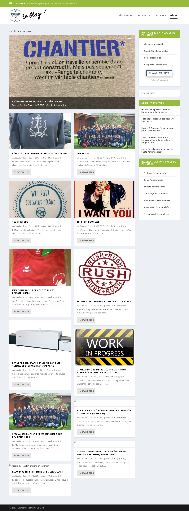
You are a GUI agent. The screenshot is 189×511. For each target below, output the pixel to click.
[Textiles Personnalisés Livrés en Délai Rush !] (104, 273)
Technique (144, 15)
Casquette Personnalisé (155, 64)
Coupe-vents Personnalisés (157, 200)
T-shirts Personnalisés (155, 173)
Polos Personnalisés (153, 180)
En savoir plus (21, 172)
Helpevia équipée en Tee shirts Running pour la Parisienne (156, 110)
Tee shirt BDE (20, 221)
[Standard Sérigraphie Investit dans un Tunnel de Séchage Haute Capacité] (40, 339)
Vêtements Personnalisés (156, 214)
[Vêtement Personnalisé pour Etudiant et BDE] (40, 131)
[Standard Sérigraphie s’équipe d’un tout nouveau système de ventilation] (104, 347)
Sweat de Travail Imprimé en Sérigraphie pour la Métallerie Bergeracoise (155, 140)
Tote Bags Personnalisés (156, 193)
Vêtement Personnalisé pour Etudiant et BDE (39, 153)
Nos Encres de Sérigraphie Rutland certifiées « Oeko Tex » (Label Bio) (104, 412)
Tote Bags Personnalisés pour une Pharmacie (157, 120)
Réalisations (126, 15)
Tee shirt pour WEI (88, 221)
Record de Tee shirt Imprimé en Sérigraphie (37, 101)
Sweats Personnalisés (154, 186)
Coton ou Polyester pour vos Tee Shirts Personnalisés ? (157, 150)
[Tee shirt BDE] (40, 199)
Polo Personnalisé (152, 57)
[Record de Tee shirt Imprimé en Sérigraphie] (40, 466)
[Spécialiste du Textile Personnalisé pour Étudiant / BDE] (40, 411)
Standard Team (26, 105)
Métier (174, 15)
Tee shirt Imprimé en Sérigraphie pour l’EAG (46, 3)
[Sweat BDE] (104, 131)
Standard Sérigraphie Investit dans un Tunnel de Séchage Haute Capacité (36, 364)
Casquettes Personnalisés (156, 207)
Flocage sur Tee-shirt (154, 44)
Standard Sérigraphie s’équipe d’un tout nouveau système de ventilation (101, 371)
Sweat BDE (83, 153)
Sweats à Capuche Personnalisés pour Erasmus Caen (157, 129)
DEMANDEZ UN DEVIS (159, 73)
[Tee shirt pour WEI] (104, 199)
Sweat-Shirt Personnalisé (156, 51)
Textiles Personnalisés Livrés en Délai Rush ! (104, 301)
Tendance (160, 15)
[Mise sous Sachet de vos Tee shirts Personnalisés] (40, 267)
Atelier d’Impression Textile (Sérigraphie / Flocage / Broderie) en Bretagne (102, 453)
